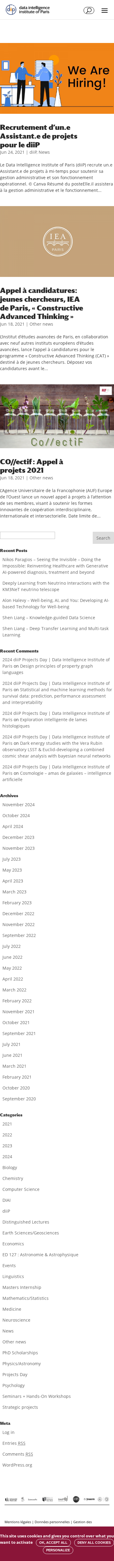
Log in (8, 1432)
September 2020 (19, 1099)
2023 (7, 1146)
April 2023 (12, 881)
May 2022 (12, 968)
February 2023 (17, 902)
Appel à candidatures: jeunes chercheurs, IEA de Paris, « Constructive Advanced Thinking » (41, 303)
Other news (41, 324)
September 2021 (19, 1033)
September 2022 (19, 935)
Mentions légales (18, 1522)
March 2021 (14, 1066)
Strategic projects (20, 1407)
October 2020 (16, 1088)
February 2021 (17, 1077)
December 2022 (18, 913)
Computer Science (21, 1189)
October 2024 (16, 815)
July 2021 (11, 1044)
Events (9, 1265)
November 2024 (18, 804)
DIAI (6, 1200)
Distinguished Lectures (25, 1222)
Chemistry (12, 1178)
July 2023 (11, 859)
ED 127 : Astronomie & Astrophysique (40, 1254)
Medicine (11, 1309)
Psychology (13, 1385)
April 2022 (12, 979)
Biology (9, 1167)
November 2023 (18, 848)
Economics (13, 1244)
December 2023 (18, 837)
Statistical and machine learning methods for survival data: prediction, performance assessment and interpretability (57, 696)
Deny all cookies (94, 1542)
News (44, 152)
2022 (7, 1135)
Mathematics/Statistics (25, 1298)
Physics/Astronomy (21, 1363)
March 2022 (14, 990)
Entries (14, 1443)
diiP (33, 152)
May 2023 (12, 870)
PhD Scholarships (20, 1353)
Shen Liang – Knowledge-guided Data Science (48, 617)
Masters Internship (21, 1287)
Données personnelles (52, 1522)
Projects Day (14, 1374)
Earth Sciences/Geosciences (30, 1233)
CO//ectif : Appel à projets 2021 (31, 466)
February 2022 (17, 1001)
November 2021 (18, 1011)
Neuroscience (16, 1320)
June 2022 (12, 957)
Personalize (58, 1550)
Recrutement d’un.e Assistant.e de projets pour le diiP (39, 136)
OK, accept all (53, 1542)
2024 (7, 1156)
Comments (17, 1454)
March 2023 (14, 892)
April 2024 (12, 826)
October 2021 (16, 1022)
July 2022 (11, 946)
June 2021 (12, 1055)
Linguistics (13, 1276)
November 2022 (18, 924)
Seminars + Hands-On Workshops (36, 1396)
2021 (7, 1124)
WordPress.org (17, 1465)
